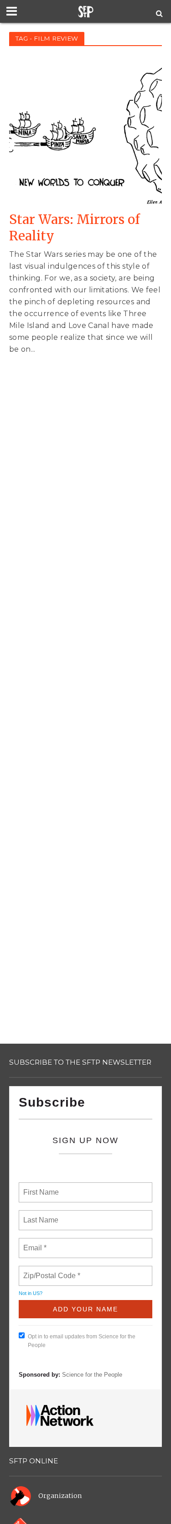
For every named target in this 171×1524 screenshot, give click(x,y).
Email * (34, 1242)
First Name (40, 1187)
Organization (60, 1496)
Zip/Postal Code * (50, 1270)
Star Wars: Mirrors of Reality (74, 228)
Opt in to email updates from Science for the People (81, 1340)
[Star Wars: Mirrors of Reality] (85, 130)
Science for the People (92, 1374)
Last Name (39, 1214)
